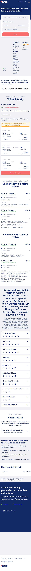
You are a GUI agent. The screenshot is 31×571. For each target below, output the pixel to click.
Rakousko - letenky (18, 478)
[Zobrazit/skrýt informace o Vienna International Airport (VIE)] (28, 431)
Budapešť (5, 111)
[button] (8, 26)
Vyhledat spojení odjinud (12, 107)
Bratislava (18, 111)
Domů (3, 478)
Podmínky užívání (20, 558)
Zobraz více (5, 115)
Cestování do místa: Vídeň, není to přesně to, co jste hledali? (15, 451)
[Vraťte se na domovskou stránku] (4, 2)
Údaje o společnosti (6, 558)
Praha (11, 111)
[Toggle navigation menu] (29, 2)
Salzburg (26, 111)
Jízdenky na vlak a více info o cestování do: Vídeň (15, 459)
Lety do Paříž (5, 471)
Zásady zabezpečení (7, 561)
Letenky (9, 478)
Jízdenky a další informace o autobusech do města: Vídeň (14, 456)
